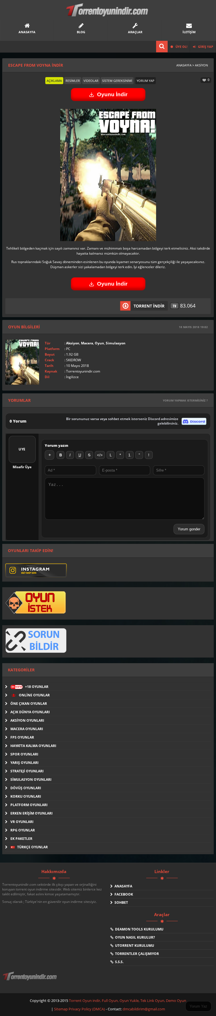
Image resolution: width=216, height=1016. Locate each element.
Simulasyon (115, 343)
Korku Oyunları (25, 796)
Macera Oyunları (26, 728)
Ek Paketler (21, 838)
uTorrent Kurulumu (133, 945)
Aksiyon (72, 343)
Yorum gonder (189, 529)
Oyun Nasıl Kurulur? (134, 937)
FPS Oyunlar (22, 737)
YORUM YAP (145, 81)
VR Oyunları (21, 821)
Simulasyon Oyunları (30, 779)
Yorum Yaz (198, 1006)
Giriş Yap (205, 46)
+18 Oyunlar (29, 686)
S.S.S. (118, 961)
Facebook (123, 894)
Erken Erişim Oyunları (31, 813)
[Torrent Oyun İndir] (30, 980)
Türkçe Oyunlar (32, 847)
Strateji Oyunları (27, 771)
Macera (87, 343)
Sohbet (120, 902)
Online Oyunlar (34, 695)
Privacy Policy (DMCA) (87, 1008)
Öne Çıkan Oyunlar (28, 703)
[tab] (54, 80)
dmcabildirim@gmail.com (144, 1008)
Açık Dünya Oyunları (30, 712)
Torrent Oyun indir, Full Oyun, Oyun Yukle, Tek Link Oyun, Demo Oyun (127, 1000)
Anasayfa (122, 886)
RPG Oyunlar (22, 830)
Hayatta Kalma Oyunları (33, 745)
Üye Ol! (181, 46)
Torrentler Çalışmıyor (136, 953)
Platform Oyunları (29, 804)
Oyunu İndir (112, 94)
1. (129, 455)
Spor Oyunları (24, 754)
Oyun (99, 343)
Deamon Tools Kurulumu (138, 929)
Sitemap (61, 1008)
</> (100, 455)
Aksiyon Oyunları (27, 720)
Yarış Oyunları (24, 762)
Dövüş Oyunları (25, 788)
